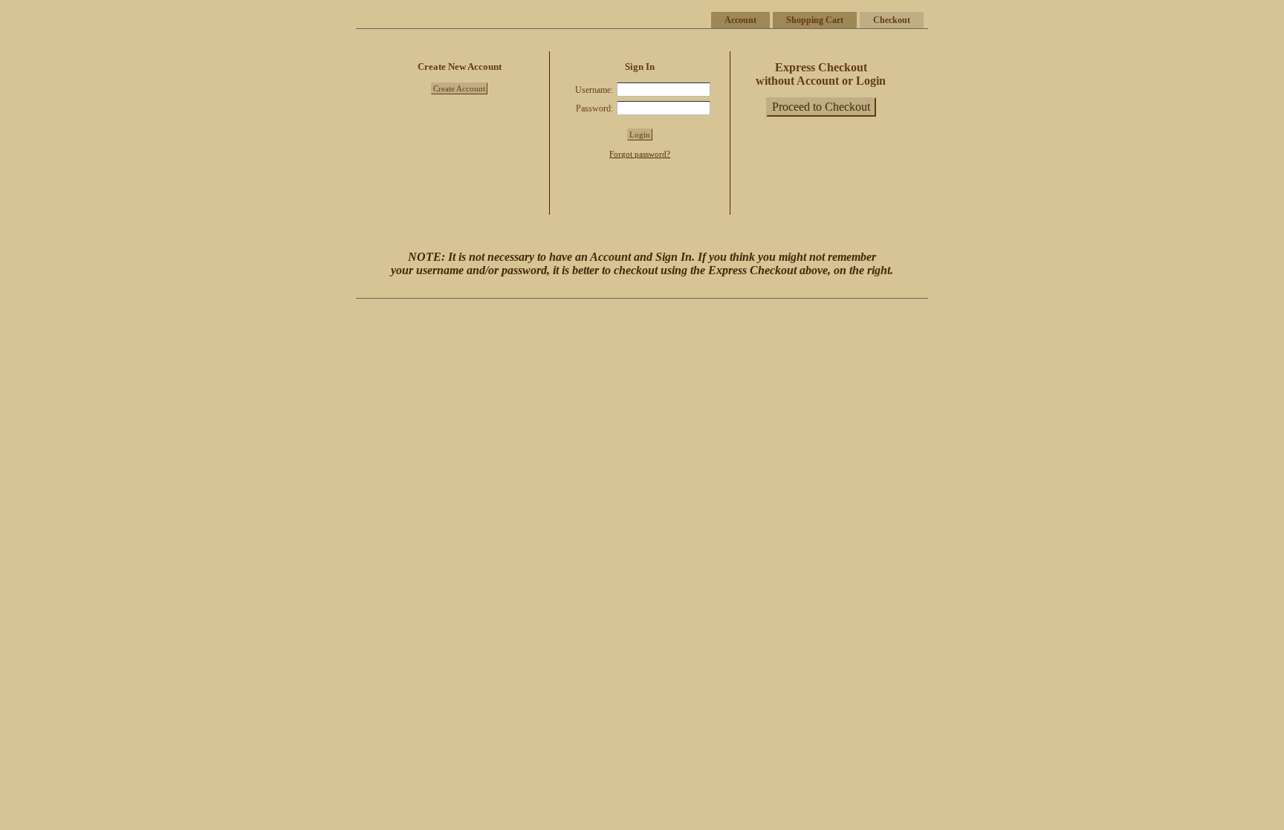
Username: (594, 90)
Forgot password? (639, 153)
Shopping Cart (814, 20)
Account (740, 20)
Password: (594, 108)
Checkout (891, 20)
